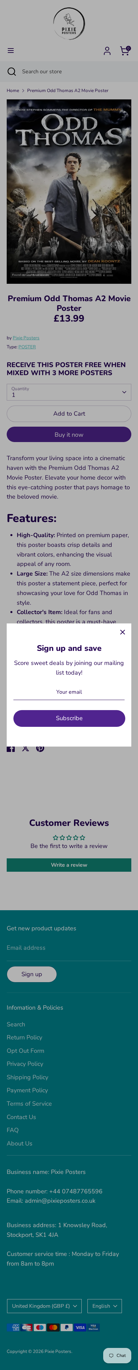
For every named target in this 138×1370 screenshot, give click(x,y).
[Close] (122, 632)
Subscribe (69, 718)
